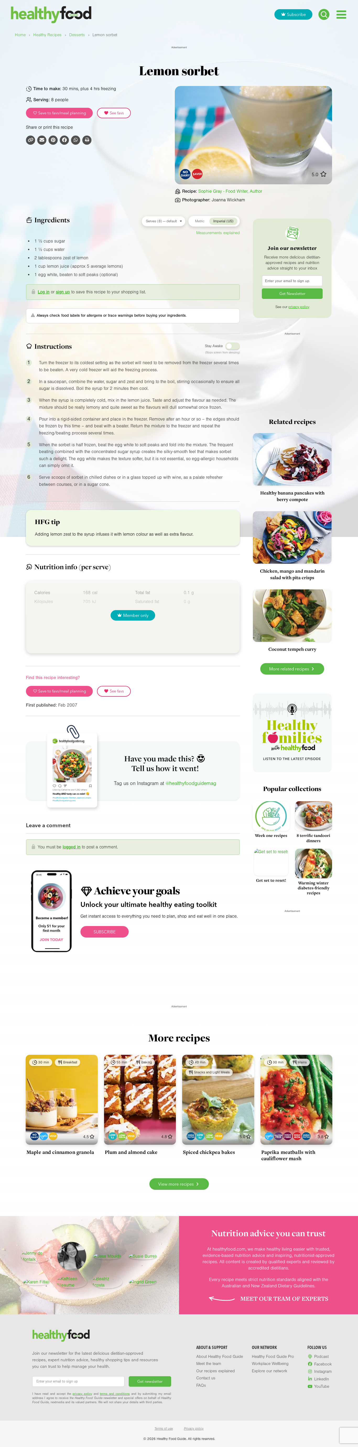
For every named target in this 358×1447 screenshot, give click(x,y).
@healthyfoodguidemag (191, 783)
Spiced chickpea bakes (209, 1152)
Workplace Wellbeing (270, 1363)
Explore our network (269, 1371)
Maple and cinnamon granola (60, 1152)
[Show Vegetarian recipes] (53, 1136)
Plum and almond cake (131, 1152)
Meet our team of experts (284, 1298)
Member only (136, 615)
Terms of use (164, 1428)
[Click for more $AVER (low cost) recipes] (197, 174)
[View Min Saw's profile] (71, 1256)
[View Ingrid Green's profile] (142, 1282)
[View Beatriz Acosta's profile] (107, 1282)
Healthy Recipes (47, 35)
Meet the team (208, 1363)
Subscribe (296, 14)
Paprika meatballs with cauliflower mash (288, 1155)
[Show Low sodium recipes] (122, 1136)
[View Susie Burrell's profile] (143, 1256)
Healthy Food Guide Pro (273, 1356)
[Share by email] (41, 140)
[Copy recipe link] (30, 140)
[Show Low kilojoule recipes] (112, 1136)
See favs (116, 113)
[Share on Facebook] (64, 140)
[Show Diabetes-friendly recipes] (43, 1136)
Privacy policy (194, 1428)
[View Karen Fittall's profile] (36, 1282)
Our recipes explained (215, 1371)
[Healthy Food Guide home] (61, 1335)
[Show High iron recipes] (297, 1136)
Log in (44, 291)
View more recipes (176, 1184)
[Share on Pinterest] (53, 140)
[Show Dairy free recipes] (34, 1136)
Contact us (205, 1378)
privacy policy (298, 307)
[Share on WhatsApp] (75, 140)
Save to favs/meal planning (61, 113)
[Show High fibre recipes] (287, 1136)
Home (20, 35)
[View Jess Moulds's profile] (107, 1256)
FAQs (201, 1385)
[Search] (323, 14)
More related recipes (289, 668)
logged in (71, 846)
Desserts (77, 35)
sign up (63, 291)
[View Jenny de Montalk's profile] (36, 1256)
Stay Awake (214, 346)
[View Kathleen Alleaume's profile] (72, 1282)
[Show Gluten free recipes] (278, 1136)
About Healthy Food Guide (219, 1356)
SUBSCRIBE (105, 931)
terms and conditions (115, 1394)
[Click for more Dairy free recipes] (185, 174)
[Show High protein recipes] (191, 1136)
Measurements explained (218, 232)
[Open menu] (341, 14)
